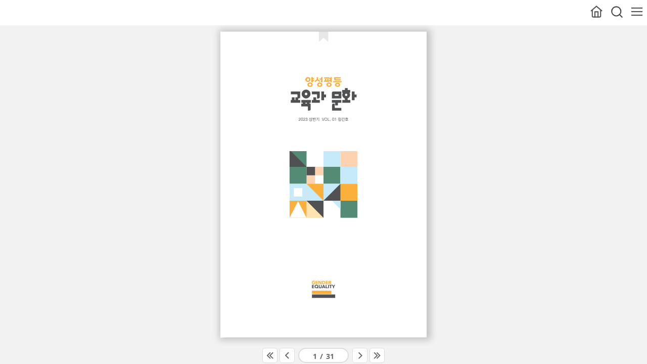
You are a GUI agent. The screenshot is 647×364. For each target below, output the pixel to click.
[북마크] (323, 35)
